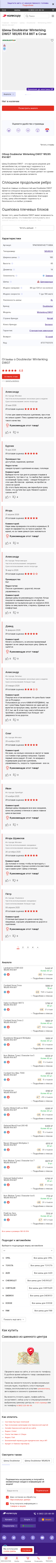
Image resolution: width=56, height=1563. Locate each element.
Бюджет (49, 324)
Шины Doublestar (12, 1461)
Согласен (27, 1550)
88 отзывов (47, 1115)
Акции (48, 1519)
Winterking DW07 (45, 23)
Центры (17, 10)
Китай (50, 318)
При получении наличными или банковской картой (26, 1425)
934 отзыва (47, 1027)
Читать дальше (26, 228)
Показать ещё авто (12, 1319)
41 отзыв (49, 1185)
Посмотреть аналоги (28, 108)
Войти (17, 1561)
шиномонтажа (44, 1389)
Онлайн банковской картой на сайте (20, 1428)
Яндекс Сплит (11, 1431)
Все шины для (43, 1258)
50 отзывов (47, 1044)
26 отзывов (47, 1202)
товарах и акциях (18, 1506)
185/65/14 (48, 251)
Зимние (49, 276)
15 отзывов (48, 1079)
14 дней (49, 337)
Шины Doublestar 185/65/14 (37, 1461)
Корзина (28, 1561)
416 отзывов (47, 1097)
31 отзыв (49, 1009)
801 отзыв (48, 1220)
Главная (5, 23)
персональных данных (20, 1499)
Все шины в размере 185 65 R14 (15, 1231)
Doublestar (31, 23)
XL (52, 300)
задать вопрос (12, 381)
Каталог (14, 23)
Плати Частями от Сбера (15, 1434)
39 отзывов (47, 1150)
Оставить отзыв (11, 376)
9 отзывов (48, 1062)
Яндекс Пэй (10, 1437)
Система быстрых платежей (17, 1422)
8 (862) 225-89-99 (36, 10)
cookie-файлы (10, 1551)
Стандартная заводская (41, 330)
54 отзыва (48, 974)
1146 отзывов (47, 992)
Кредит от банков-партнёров (17, 1444)
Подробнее (28, 5)
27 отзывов (47, 1167)
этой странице (41, 1403)
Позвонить (38, 1561)
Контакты (29, 1526)
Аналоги (7, 94)
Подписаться (42, 1490)
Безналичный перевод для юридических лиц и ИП (26, 1440)
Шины (22, 23)
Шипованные (46, 282)
